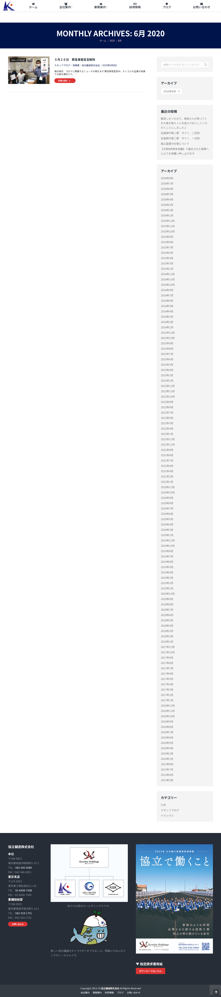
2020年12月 (168, 487)
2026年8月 (167, 178)
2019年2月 (167, 583)
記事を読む (63, 80)
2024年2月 (167, 322)
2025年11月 (168, 226)
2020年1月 (167, 535)
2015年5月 (167, 780)
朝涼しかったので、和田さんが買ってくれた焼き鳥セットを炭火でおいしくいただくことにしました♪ (184, 123)
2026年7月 (167, 183)
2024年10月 (168, 285)
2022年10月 (168, 396)
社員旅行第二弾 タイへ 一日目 (180, 138)
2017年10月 (168, 652)
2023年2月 (167, 375)
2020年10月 (168, 492)
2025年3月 (167, 263)
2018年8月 (167, 604)
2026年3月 (167, 205)
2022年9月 (167, 402)
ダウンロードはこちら (150, 970)
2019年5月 (167, 567)
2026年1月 (167, 215)
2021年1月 (167, 482)
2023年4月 (167, 370)
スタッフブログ (18, 60)
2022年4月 (167, 428)
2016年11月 (168, 711)
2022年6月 (167, 418)
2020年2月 (167, 530)
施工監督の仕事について (175, 143)
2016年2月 (167, 753)
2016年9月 (167, 721)
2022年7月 (167, 412)
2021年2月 (167, 476)
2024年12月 (168, 274)
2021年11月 (168, 444)
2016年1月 (167, 759)
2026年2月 (167, 210)
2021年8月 (167, 455)
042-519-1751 (23, 913)
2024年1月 (167, 327)
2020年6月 (167, 514)
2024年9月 (167, 290)
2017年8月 (167, 663)
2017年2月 (167, 695)
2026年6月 (167, 189)
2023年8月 (167, 348)
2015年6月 (167, 775)
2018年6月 (167, 615)
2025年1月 (167, 269)
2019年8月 (167, 551)
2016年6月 (167, 737)
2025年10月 (168, 231)
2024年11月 (168, 279)
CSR (163, 805)
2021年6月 (167, 466)
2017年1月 (167, 700)
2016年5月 (167, 743)
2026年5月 (167, 194)
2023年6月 (167, 359)
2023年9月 (167, 343)
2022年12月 (168, 386)
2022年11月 (168, 391)
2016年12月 (168, 705)
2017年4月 (167, 684)
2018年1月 (167, 641)
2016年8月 (167, 727)
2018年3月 (167, 631)
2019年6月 (167, 562)
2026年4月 (167, 199)
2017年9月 (167, 657)
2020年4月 (167, 524)
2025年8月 (167, 242)
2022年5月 (167, 423)
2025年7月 (167, 247)
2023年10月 (168, 338)
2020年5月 (167, 519)
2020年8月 (167, 503)
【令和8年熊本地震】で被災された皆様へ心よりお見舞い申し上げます (185, 151)
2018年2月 (167, 636)
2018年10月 (168, 594)
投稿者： (86, 65)
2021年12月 (168, 439)
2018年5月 (167, 620)
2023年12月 (168, 332)
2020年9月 (167, 498)
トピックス (167, 815)
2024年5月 (167, 306)
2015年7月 (167, 769)
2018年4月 (167, 625)
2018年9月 (167, 599)
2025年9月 (167, 237)
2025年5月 (167, 253)
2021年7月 (167, 460)
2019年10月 (168, 546)
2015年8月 (167, 764)
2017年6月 (167, 673)
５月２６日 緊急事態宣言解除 (74, 59)
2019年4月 (167, 572)
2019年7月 (167, 556)
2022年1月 (167, 434)
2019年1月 (167, 588)
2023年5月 (167, 364)
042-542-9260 (23, 867)
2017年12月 (168, 647)
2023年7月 (167, 354)
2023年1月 (167, 380)
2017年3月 (167, 689)
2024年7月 (167, 295)
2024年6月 (167, 301)
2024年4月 (167, 311)
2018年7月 (167, 610)
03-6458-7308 (23, 890)
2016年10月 (168, 716)
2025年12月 (168, 221)
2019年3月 (167, 578)
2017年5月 (167, 679)
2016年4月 (167, 748)
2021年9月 (167, 450)
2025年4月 (167, 258)
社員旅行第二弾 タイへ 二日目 (180, 133)
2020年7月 (167, 508)
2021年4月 (167, 471)
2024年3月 (167, 317)
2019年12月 (168, 540)
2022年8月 (167, 407)
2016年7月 (167, 732)
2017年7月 (167, 668)
